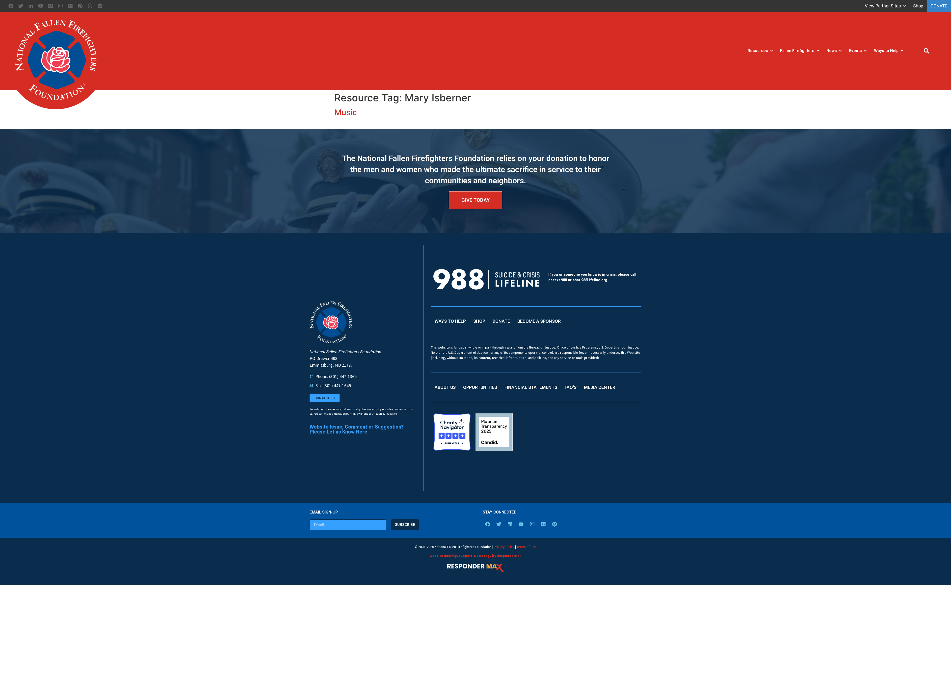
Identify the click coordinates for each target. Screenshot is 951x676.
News (831, 50)
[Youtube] (41, 6)
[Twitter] (21, 6)
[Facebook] (11, 6)
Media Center (599, 387)
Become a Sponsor (539, 321)
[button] (926, 51)
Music (345, 112)
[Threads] (90, 6)
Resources (758, 50)
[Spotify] (100, 6)
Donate (936, 5)
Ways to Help (886, 50)
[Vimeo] (50, 6)
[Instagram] (60, 6)
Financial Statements (530, 387)
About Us (445, 387)
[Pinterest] (80, 6)
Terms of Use (526, 546)
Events (855, 50)
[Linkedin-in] (31, 6)
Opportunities (480, 387)
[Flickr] (70, 6)
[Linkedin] (510, 524)
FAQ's (571, 387)
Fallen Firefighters (797, 50)
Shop (912, 5)
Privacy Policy (504, 546)
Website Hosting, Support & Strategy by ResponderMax (475, 555)
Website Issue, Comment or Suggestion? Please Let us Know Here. (357, 429)
